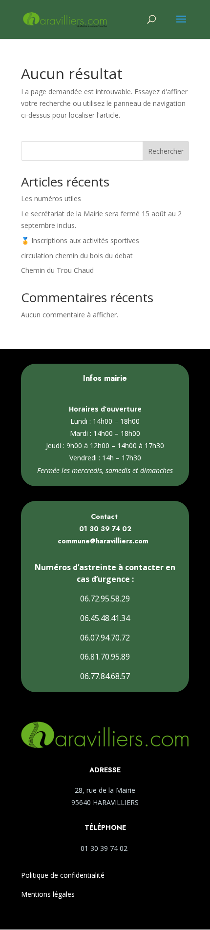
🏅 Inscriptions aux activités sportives (80, 240)
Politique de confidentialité (63, 875)
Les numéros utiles (51, 198)
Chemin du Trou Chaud (57, 270)
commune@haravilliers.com (103, 541)
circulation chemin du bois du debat (77, 255)
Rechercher (166, 151)
